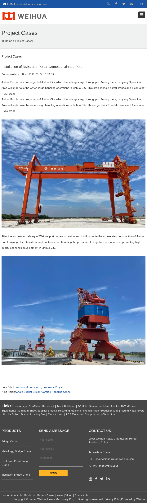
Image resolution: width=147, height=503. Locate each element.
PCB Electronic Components (83, 414)
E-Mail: (27, 4)
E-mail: (114, 458)
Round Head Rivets (132, 410)
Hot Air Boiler (11, 414)
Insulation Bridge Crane (16, 474)
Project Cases (23, 40)
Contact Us (81, 495)
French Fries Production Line (100, 410)
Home (8, 40)
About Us (16, 495)
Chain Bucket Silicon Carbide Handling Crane (43, 391)
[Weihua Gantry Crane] (24, 15)
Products (29, 495)
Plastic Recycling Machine (65, 410)
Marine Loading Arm (33, 414)
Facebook (48, 406)
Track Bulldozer (66, 406)
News (59, 495)
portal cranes (118, 105)
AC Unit (82, 406)
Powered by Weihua (133, 499)
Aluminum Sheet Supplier (32, 410)
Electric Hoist (56, 414)
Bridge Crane (10, 441)
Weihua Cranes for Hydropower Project (39, 387)
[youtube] (108, 4)
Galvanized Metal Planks (104, 406)
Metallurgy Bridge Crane (16, 451)
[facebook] (116, 4)
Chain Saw (108, 414)
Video (68, 495)
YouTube (34, 406)
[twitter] (123, 4)
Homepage (20, 406)
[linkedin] (131, 4)
